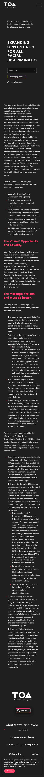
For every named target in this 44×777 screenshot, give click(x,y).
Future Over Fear (22, 737)
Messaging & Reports (22, 744)
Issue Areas (23, 730)
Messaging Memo (16, 77)
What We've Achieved (22, 725)
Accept (10, 771)
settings (22, 766)
